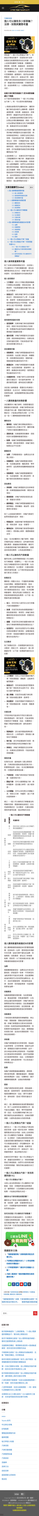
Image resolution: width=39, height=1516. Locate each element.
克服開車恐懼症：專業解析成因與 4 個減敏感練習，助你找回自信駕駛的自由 (19, 1346)
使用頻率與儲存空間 (21, 195)
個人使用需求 (19, 193)
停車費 (17, 232)
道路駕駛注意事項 (8, 1475)
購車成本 (17, 203)
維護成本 (17, 205)
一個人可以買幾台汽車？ (22, 247)
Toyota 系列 (6, 1420)
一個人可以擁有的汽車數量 (18, 210)
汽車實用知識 (8, 18)
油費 (16, 225)
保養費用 (17, 227)
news (4, 1416)
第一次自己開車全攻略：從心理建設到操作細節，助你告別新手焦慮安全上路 (19, 1367)
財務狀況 (17, 213)
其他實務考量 (19, 198)
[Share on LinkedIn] (25, 1284)
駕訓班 (4, 1479)
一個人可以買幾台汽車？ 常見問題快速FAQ (20, 243)
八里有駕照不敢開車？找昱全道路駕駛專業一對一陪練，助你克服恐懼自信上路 (19, 1381)
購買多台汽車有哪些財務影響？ (23, 250)
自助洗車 (5, 1471)
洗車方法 (5, 1466)
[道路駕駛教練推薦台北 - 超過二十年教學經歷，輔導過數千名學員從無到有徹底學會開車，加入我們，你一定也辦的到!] (19, 8)
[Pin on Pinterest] (21, 1284)
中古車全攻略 (7, 1425)
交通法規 (17, 217)
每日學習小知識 (8, 1441)
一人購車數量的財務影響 (17, 200)
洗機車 (4, 1462)
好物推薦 (5, 1429)
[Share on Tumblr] (29, 1284)
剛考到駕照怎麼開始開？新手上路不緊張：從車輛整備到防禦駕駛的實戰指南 (19, 1360)
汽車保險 (5, 1445)
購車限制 (19, 1294)
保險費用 (17, 229)
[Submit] (35, 1313)
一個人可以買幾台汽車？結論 (19, 239)
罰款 (16, 236)
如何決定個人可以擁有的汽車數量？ (23, 255)
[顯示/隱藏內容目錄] (30, 187)
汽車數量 (32, 1292)
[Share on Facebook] (13, 1284)
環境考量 (17, 220)
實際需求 (26, 1292)
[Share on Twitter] (17, 1284)
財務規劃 (6, 1294)
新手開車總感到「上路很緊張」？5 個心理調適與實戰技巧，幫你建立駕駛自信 (19, 1332)
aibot (22, 30)
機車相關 (5, 1437)
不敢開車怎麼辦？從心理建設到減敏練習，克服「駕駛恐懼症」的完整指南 (19, 1353)
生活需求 (17, 215)
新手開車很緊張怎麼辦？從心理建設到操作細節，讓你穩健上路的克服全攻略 (19, 1374)
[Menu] (3, 8)
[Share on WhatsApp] (9, 1284)
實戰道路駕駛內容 (8, 1433)
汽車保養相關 (7, 1450)
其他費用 (17, 207)
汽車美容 (5, 1458)
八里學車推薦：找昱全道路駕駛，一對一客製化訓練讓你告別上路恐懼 (19, 1388)
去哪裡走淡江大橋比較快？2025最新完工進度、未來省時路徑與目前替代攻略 (18, 1395)
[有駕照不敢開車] (19, 1239)
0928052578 (22, 1500)
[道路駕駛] (19, 45)
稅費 (16, 234)
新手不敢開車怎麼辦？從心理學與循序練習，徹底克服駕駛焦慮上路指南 (19, 1339)
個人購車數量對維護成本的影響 (19, 222)
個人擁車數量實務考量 (16, 191)
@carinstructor (20, 1503)
